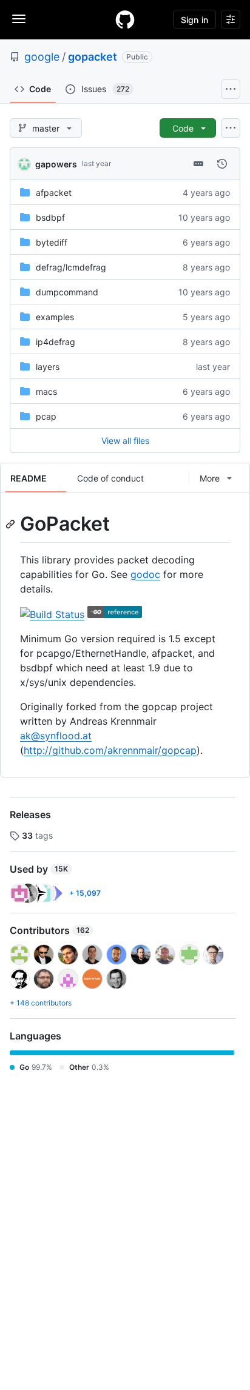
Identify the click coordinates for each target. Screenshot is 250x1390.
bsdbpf (50, 217)
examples (55, 317)
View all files (125, 440)
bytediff (51, 242)
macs (46, 391)
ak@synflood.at (56, 736)
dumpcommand (67, 292)
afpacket (54, 192)
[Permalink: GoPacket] (11, 523)
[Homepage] (125, 19)
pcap (46, 416)
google (41, 56)
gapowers (56, 164)
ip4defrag (55, 342)
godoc (145, 574)
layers (47, 366)
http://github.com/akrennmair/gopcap (110, 750)
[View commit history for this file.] (222, 163)
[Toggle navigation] (19, 19)
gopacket (92, 56)
